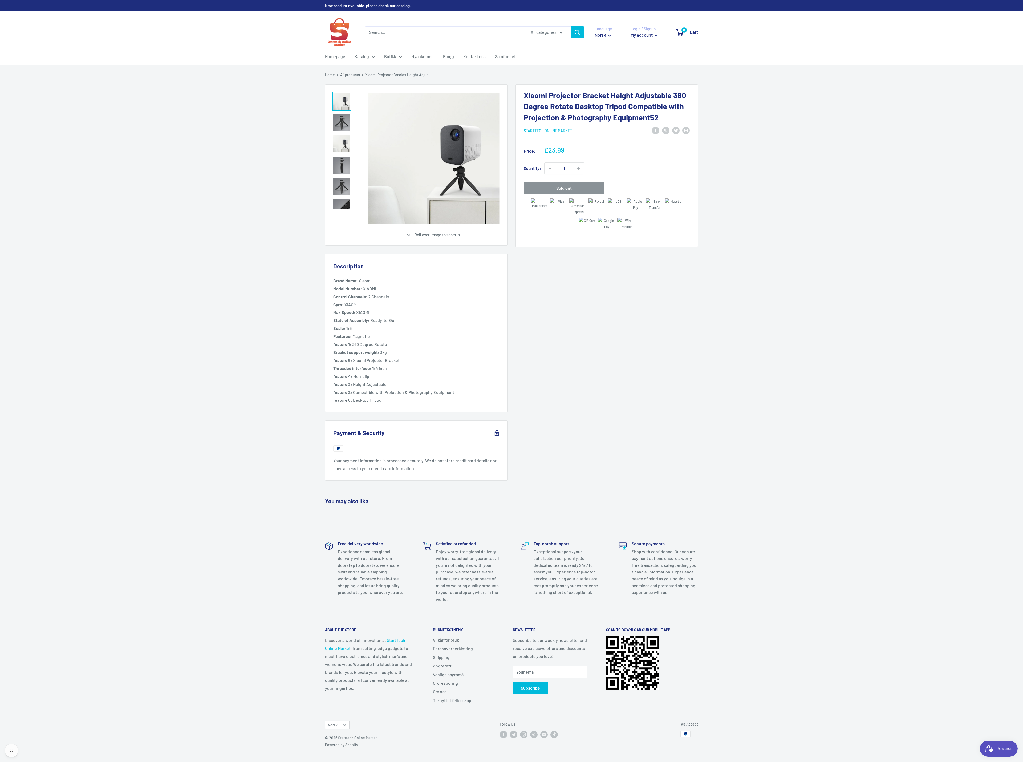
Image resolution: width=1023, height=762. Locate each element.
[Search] (577, 32)
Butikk (390, 56)
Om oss (439, 691)
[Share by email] (686, 130)
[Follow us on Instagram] (523, 734)
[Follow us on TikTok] (554, 734)
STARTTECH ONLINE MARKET (548, 130)
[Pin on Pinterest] (665, 130)
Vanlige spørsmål (449, 674)
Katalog (362, 56)
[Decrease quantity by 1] (550, 168)
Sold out (564, 187)
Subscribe (530, 687)
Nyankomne (422, 56)
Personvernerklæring (453, 648)
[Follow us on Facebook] (503, 734)
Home (330, 74)
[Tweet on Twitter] (676, 130)
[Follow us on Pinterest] (534, 734)
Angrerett (442, 665)
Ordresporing (445, 683)
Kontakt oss (474, 56)
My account (642, 35)
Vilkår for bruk (446, 639)
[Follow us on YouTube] (544, 734)
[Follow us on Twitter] (513, 734)
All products (350, 74)
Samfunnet (505, 56)
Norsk (333, 725)
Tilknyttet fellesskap (452, 700)
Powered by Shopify (341, 745)
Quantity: (532, 168)
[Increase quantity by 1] (578, 168)
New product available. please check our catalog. (368, 5)
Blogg (448, 56)
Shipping (441, 657)
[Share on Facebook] (655, 130)
